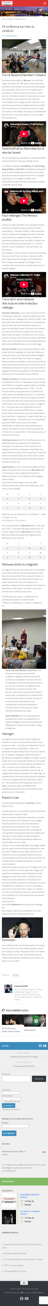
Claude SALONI (11, 36)
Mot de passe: (7, 1096)
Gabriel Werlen (30, 1030)
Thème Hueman (37, 1293)
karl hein (15, 975)
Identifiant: (6, 1090)
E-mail (5, 1122)
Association (7, 19)
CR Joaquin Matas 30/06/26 (15, 1253)
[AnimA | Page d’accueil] (9, 3)
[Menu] (45, 3)
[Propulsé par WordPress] (22, 1292)
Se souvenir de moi (12, 1101)
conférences (20, 19)
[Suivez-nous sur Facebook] (40, 1045)
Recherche (6, 1074)
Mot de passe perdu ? (11, 1109)
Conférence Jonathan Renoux (30, 1212)
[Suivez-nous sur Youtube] (44, 1045)
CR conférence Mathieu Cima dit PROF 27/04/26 (23, 1259)
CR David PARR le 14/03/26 (15, 1271)
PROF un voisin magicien (14, 1265)
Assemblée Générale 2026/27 (29, 1196)
